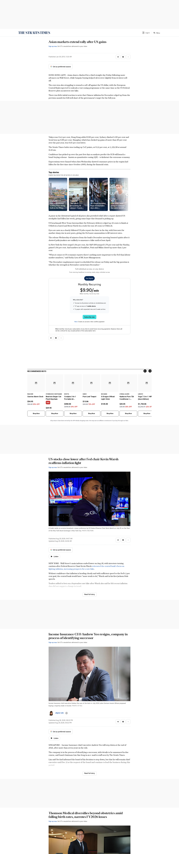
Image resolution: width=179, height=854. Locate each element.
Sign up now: (53, 46)
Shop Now (36, 413)
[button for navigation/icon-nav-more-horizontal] (128, 57)
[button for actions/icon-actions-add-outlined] (66, 713)
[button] (145, 33)
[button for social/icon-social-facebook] (123, 57)
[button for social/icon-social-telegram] (118, 57)
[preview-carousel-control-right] (127, 194)
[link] (34, 33)
